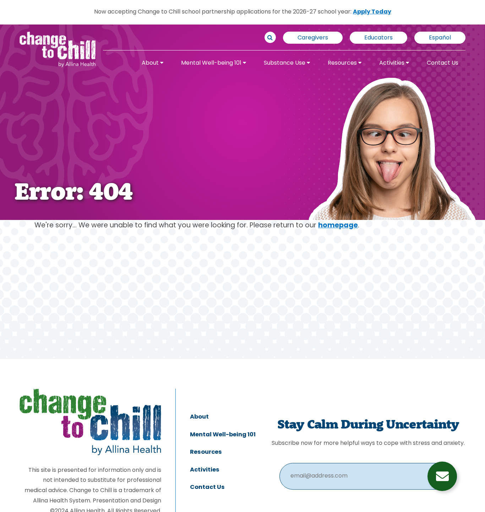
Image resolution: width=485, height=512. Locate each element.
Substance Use (285, 63)
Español (440, 38)
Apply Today (372, 12)
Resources (343, 63)
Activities (392, 63)
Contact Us (442, 63)
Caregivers (313, 38)
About (151, 63)
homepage (338, 225)
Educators (378, 38)
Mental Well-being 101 (212, 63)
